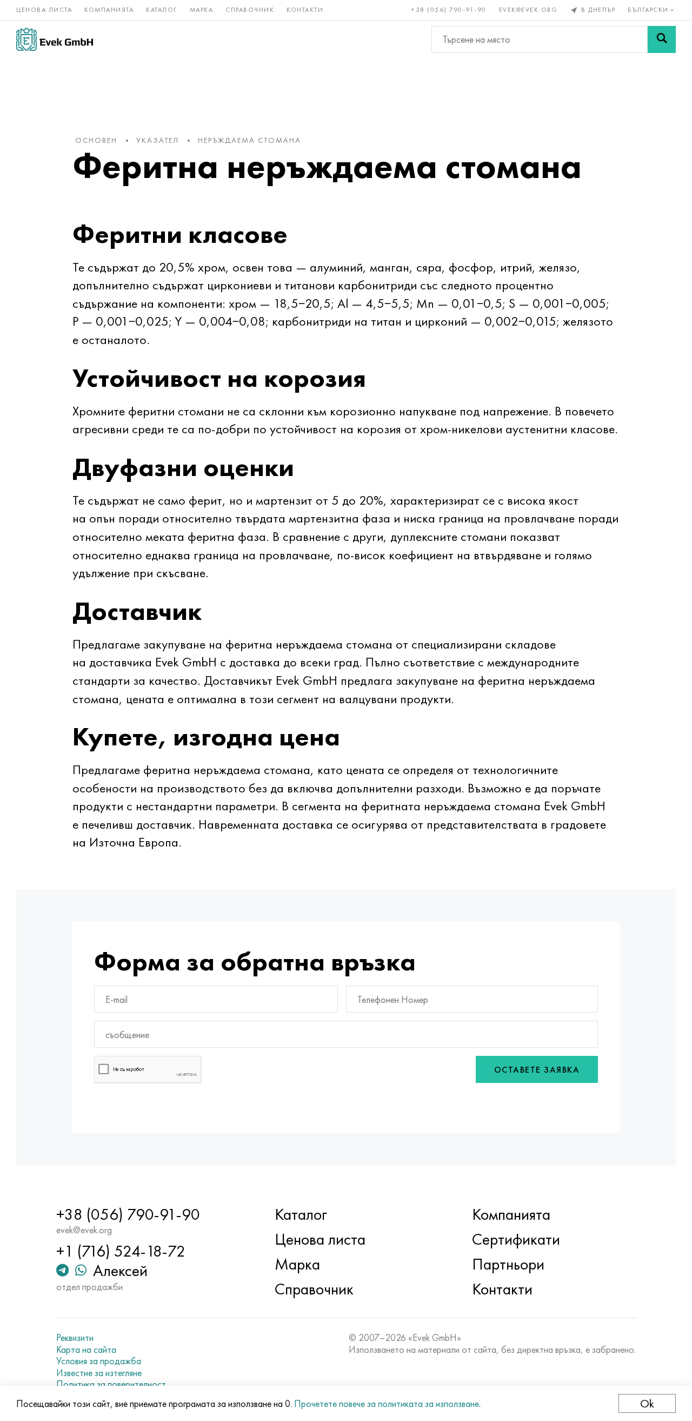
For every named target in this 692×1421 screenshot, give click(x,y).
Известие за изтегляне (99, 1373)
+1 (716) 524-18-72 (120, 1251)
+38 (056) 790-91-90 (449, 9)
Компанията (109, 9)
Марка (202, 9)
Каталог (161, 9)
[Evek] (54, 39)
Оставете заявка (537, 1069)
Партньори (508, 1264)
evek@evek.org (528, 9)
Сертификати (516, 1239)
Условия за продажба (98, 1361)
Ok (647, 1403)
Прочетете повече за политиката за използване (386, 1403)
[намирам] (662, 39)
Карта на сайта (86, 1350)
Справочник (249, 9)
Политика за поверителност (111, 1384)
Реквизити (75, 1338)
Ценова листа (44, 9)
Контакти (305, 9)
